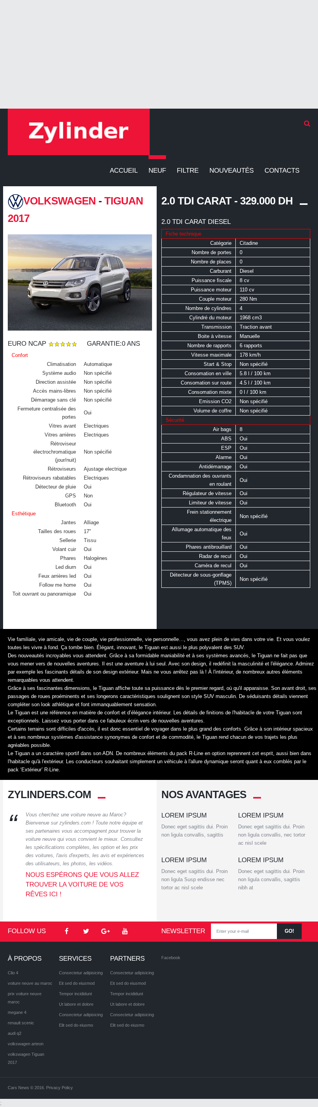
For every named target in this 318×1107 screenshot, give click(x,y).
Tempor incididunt (75, 993)
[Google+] (105, 932)
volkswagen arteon (25, 1043)
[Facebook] (66, 932)
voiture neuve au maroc (30, 983)
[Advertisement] (159, 54)
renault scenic (21, 1022)
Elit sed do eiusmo (76, 1025)
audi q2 (14, 1033)
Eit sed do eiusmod (77, 983)
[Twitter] (86, 932)
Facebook (170, 957)
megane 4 (17, 1012)
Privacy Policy (59, 1087)
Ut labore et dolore (76, 1004)
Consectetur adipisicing (81, 972)
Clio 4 (13, 972)
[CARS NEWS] (79, 132)
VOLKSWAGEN (59, 201)
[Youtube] (125, 932)
